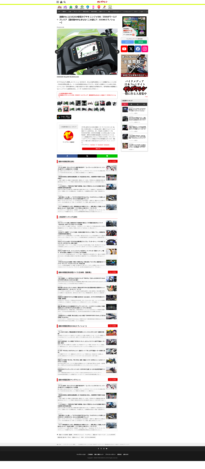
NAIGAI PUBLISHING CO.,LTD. (101, 457)
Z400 (82, 437)
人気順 (69, 11)
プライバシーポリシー (110, 454)
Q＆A (142, 11)
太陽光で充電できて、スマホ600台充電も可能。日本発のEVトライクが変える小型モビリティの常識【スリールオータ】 (137, 128)
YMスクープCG (77, 11)
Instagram (106, 144)
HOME (59, 444)
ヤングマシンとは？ (81, 454)
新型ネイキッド (76, 437)
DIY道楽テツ (131, 149)
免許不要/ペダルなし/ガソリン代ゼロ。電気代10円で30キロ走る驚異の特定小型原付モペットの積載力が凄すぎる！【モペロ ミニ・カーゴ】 (81, 288)
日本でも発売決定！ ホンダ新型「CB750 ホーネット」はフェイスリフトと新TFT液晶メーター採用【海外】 (81, 342)
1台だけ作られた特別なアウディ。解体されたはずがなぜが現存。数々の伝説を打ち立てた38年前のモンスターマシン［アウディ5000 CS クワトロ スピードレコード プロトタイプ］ (137, 119)
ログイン (127, 42)
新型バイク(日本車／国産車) (65, 434)
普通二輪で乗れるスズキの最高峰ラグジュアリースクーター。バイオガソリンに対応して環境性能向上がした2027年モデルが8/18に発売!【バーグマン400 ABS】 (81, 307)
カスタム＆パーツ (117, 11)
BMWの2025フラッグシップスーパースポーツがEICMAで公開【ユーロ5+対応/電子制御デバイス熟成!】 (81, 370)
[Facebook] (67, 156)
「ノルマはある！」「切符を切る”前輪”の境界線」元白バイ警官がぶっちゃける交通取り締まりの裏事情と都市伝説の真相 (82, 186)
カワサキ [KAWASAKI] (90, 437)
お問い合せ (125, 454)
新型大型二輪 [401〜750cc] (64, 437)
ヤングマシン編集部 (133, 113)
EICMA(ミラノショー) (79, 434)
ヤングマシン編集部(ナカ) (134, 122)
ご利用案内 (90, 454)
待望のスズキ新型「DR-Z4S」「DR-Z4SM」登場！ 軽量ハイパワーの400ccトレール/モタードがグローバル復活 (81, 360)
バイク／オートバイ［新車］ (69, 444)
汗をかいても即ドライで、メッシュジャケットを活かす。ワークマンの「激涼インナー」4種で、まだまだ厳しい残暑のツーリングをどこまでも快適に (81, 251)
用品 (109, 11)
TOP (59, 11)
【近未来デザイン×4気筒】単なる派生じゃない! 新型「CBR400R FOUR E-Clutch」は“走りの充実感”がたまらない (81, 316)
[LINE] (107, 156)
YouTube (92, 144)
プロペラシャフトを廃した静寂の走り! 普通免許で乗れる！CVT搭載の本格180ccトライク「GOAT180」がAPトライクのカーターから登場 (80, 223)
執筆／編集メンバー (99, 454)
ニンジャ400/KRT (111, 434)
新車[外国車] (94, 11)
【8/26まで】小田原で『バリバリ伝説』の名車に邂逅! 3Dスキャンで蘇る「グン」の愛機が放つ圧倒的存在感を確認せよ (81, 233)
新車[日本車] (86, 11)
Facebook (100, 144)
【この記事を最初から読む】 (87, 95)
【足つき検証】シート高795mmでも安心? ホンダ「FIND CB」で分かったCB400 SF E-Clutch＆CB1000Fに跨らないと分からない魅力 (81, 279)
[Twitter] (87, 156)
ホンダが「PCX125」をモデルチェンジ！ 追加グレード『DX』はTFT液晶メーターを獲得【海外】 (81, 351)
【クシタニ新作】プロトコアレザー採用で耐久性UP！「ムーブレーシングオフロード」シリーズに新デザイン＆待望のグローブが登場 (81, 168)
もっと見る (113, 161)
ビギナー (136, 11)
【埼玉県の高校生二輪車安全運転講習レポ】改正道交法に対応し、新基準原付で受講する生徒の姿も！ (81, 177)
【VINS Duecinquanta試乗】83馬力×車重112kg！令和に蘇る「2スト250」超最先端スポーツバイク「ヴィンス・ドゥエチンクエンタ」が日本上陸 (82, 262)
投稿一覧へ (98, 148)
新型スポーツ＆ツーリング (99, 434)
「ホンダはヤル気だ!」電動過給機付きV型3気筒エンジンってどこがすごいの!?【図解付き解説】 (81, 332)
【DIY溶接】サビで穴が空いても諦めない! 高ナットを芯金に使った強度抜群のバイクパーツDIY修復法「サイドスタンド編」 (137, 146)
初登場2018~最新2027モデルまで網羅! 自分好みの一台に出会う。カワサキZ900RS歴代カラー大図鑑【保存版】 (81, 297)
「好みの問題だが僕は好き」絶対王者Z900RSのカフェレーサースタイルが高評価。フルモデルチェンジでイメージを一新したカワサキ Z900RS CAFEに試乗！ (137, 137)
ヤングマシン (88, 434)
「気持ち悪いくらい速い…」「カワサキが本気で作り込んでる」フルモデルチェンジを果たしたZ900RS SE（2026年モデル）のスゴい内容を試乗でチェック (81, 198)
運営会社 (119, 454)
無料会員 (140, 42)
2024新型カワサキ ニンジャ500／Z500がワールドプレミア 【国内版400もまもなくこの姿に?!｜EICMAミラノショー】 (104, 444)
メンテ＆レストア (127, 11)
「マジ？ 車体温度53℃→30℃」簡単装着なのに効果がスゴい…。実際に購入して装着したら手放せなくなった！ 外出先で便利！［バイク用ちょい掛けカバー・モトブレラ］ (81, 207)
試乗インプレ (102, 11)
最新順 (64, 11)
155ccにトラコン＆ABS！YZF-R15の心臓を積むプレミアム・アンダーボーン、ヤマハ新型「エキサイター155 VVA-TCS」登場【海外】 (81, 242)
